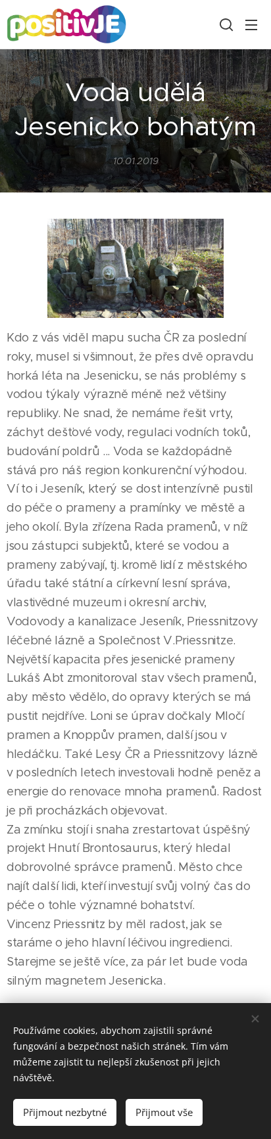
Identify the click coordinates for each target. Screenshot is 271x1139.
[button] (225, 24)
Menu (251, 24)
